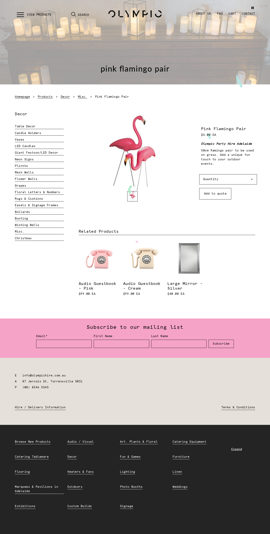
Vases (19, 139)
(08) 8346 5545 (35, 387)
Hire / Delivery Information (40, 407)
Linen (177, 471)
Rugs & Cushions (29, 198)
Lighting (127, 471)
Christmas (23, 238)
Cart (232, 13)
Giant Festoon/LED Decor (36, 152)
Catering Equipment (189, 441)
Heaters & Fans (80, 471)
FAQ (220, 13)
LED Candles (25, 146)
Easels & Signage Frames (36, 205)
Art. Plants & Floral (139, 441)
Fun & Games (130, 456)
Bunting (21, 218)
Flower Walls (26, 179)
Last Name (159, 336)
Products (45, 96)
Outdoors (74, 486)
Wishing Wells (27, 225)
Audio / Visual (80, 441)
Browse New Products (33, 441)
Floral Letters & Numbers (37, 192)
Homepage (22, 96)
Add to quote (215, 193)
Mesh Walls (24, 172)
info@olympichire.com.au (44, 375)
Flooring (22, 471)
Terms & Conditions (238, 407)
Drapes (20, 185)
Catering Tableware (32, 456)
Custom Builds (79, 506)
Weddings (180, 486)
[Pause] (252, 7)
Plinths (21, 165)
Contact (248, 13)
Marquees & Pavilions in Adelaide (36, 489)
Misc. (82, 96)
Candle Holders (28, 133)
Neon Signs (24, 159)
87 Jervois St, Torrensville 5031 (52, 381)
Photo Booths (131, 486)
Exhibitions (25, 506)
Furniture (181, 456)
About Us (203, 13)
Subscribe (221, 343)
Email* (41, 336)
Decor (65, 96)
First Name (103, 336)
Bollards (22, 212)
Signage (126, 506)
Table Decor (25, 126)
